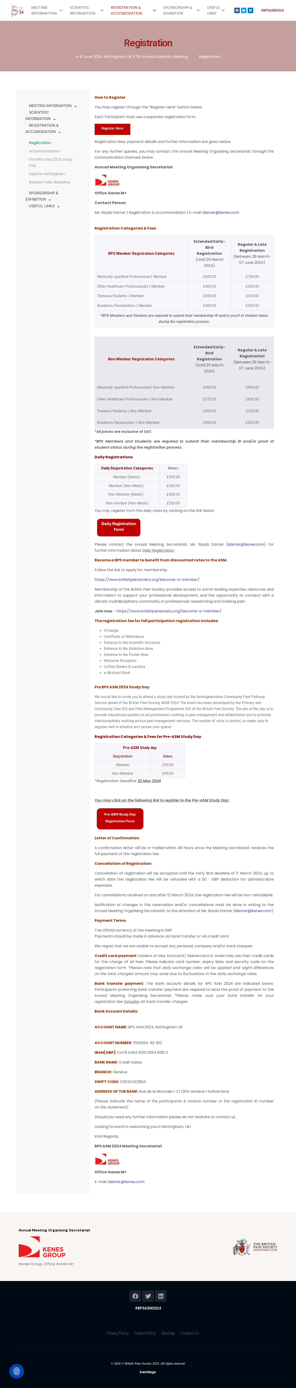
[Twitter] (244, 10)
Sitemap (168, 1333)
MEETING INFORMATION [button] (50, 105)
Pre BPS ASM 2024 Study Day (51, 162)
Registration (40, 142)
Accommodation (44, 151)
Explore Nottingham (47, 173)
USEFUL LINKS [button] (42, 206)
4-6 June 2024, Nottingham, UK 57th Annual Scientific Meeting (131, 56)
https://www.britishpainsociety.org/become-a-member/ (147, 579)
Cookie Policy (145, 1333)
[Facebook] (237, 10)
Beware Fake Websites (49, 182)
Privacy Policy (118, 1333)
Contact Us (189, 1333)
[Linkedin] (250, 10)
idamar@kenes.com (221, 212)
